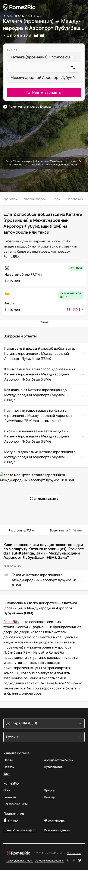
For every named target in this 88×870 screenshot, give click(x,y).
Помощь (49, 797)
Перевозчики (76, 199)
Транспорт (11, 199)
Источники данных (57, 830)
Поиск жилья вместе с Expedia (30, 107)
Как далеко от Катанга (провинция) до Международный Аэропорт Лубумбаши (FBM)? (36, 395)
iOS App (12, 821)
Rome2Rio (11, 622)
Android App (56, 821)
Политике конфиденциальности (57, 164)
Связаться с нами (15, 804)
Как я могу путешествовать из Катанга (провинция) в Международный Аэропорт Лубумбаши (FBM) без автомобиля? (38, 415)
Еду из (12, 49)
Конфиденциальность (19, 860)
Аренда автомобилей (58, 760)
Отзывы (8, 767)
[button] (44, 92)
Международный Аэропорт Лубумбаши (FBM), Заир (45, 77)
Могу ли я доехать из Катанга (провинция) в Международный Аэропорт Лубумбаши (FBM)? (39, 457)
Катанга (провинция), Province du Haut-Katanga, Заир (45, 57)
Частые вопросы (36, 199)
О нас (7, 790)
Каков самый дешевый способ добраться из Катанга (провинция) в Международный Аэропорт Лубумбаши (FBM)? (40, 353)
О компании (74, 853)
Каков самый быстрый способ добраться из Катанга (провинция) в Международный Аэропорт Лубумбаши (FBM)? (39, 374)
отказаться (20, 164)
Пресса (49, 790)
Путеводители (54, 767)
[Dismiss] (80, 161)
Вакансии (9, 797)
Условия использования (49, 860)
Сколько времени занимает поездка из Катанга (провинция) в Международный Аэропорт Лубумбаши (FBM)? (36, 436)
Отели (8, 760)
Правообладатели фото (19, 830)
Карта (57, 199)
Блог (6, 774)
